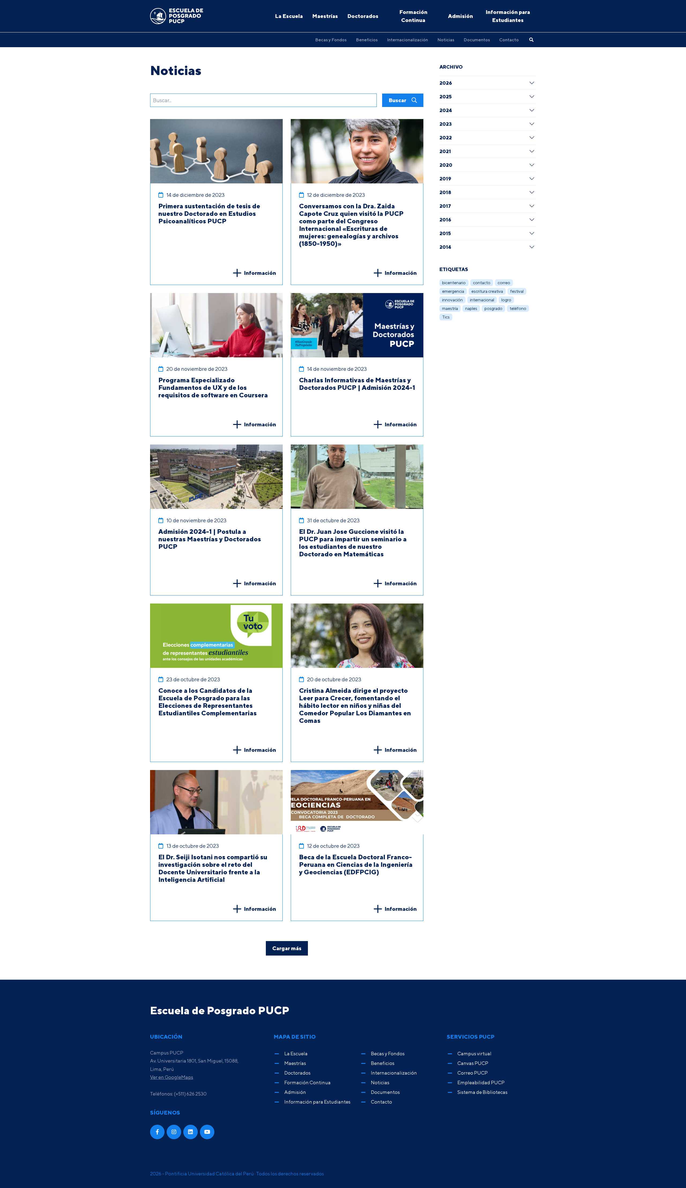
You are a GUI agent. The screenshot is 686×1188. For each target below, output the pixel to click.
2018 (445, 192)
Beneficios (367, 39)
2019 (445, 179)
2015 (445, 233)
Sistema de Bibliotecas (482, 1092)
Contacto (509, 39)
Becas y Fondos (330, 39)
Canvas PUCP (472, 1063)
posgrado (493, 308)
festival (517, 291)
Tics (446, 317)
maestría (450, 308)
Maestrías (325, 16)
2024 (445, 110)
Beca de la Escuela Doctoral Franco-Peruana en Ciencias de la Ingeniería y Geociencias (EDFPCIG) (356, 864)
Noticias (445, 39)
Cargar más (286, 948)
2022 (445, 137)
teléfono (518, 308)
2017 (445, 206)
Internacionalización (407, 39)
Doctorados (362, 16)
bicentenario (454, 282)
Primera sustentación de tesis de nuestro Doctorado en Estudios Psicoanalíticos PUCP (209, 213)
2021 (445, 151)
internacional (482, 299)
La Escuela (289, 16)
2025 (445, 96)
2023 (445, 124)
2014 (445, 247)
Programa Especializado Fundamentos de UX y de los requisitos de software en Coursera (213, 387)
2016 (445, 220)
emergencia (453, 291)
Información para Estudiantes (508, 16)
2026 (445, 83)
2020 (445, 165)
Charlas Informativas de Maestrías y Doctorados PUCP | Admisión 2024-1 (357, 383)
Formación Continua (413, 16)
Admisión (460, 16)
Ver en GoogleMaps (171, 1077)
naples (471, 308)
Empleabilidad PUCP (481, 1082)
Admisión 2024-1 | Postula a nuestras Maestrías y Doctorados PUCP (209, 538)
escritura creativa (487, 291)
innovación (452, 299)
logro (506, 299)
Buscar (398, 100)
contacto (481, 282)
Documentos (477, 39)
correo (504, 282)
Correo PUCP (472, 1073)
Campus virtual (474, 1053)
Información (260, 272)
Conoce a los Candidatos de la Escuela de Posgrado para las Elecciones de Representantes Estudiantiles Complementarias (207, 701)
